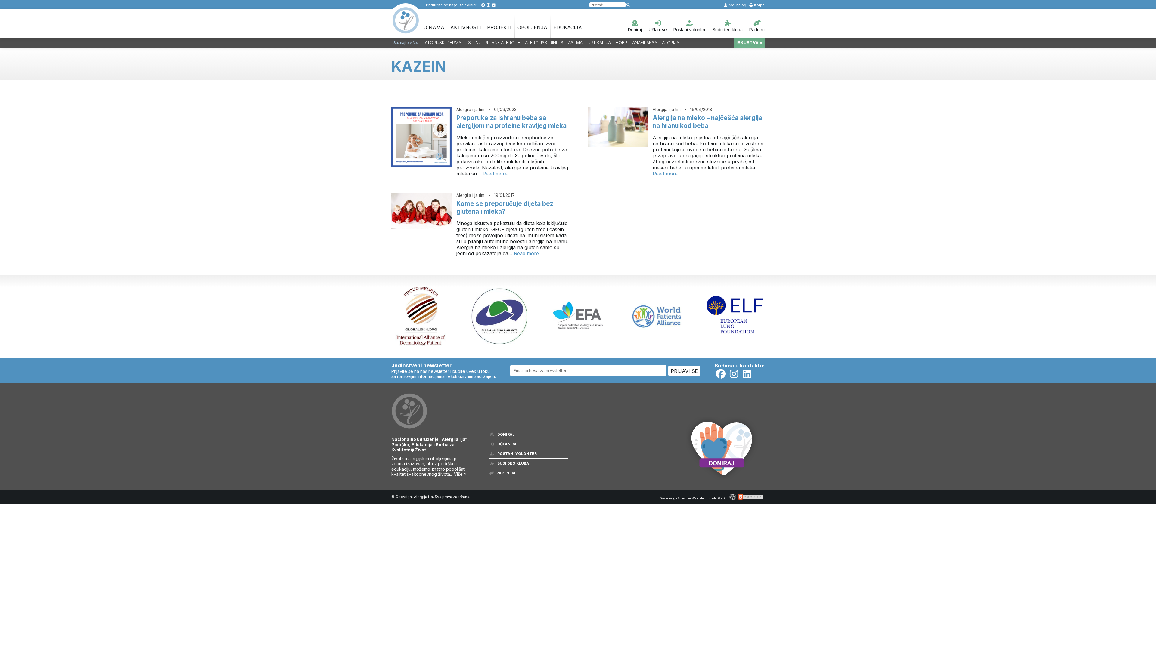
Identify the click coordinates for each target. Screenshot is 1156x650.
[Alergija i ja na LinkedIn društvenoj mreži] (494, 5)
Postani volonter (689, 29)
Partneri (757, 29)
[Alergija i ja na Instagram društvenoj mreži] (488, 5)
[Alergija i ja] (405, 30)
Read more (495, 174)
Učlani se (658, 29)
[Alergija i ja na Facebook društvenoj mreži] (483, 5)
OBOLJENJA (532, 27)
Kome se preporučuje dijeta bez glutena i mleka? (504, 207)
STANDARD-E (718, 498)
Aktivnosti (465, 27)
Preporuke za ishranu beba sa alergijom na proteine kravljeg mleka (511, 121)
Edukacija (567, 27)
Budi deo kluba (728, 29)
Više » (460, 474)
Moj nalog (737, 5)
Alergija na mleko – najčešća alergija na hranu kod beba (707, 121)
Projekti (499, 27)
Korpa (759, 5)
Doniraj (635, 29)
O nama (434, 27)
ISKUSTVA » (749, 42)
